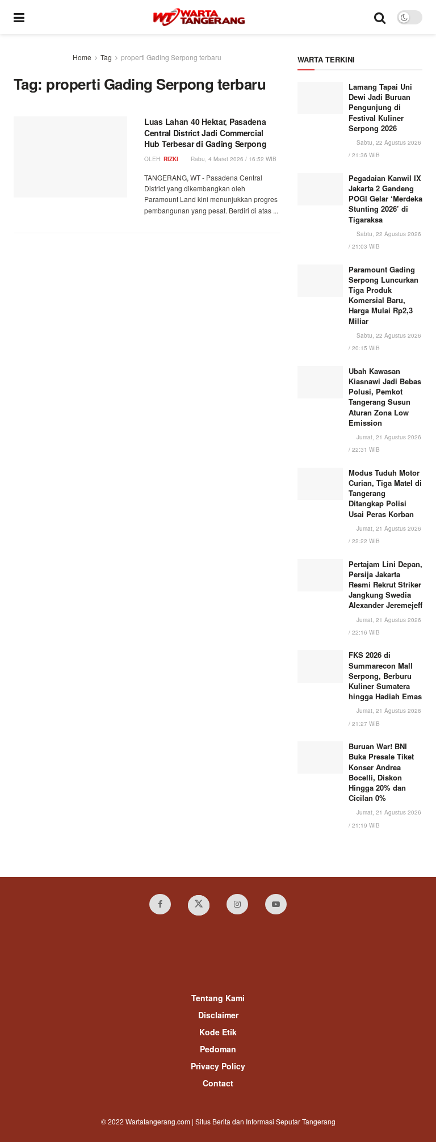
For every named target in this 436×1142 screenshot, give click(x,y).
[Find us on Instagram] (237, 904)
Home (82, 57)
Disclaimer (218, 1015)
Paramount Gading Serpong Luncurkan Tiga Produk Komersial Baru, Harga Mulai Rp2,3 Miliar (383, 295)
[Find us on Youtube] (276, 904)
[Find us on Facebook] (160, 904)
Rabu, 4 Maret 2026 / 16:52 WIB (232, 159)
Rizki (171, 159)
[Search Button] (379, 17)
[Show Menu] (19, 17)
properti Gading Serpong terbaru (171, 57)
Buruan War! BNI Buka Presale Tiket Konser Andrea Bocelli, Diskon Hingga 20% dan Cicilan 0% (381, 772)
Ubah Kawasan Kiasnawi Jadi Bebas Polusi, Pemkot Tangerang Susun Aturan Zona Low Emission (385, 397)
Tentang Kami (218, 998)
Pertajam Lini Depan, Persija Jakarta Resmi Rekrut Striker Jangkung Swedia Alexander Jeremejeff (385, 585)
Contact (218, 1083)
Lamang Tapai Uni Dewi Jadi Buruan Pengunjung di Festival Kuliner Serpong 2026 (380, 107)
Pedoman (218, 1049)
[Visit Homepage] (199, 17)
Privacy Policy (218, 1066)
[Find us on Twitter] (198, 905)
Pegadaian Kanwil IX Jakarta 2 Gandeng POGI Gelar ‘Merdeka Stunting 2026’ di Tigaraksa (385, 199)
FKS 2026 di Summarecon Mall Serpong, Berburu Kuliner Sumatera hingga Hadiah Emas (385, 675)
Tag (106, 57)
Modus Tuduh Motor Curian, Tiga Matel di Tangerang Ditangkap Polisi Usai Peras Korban (385, 493)
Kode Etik (218, 1032)
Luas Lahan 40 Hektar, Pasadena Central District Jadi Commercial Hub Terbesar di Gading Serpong (205, 132)
